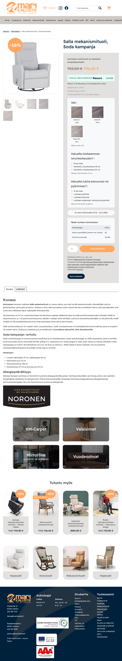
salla (84, 262)
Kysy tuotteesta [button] (76, 276)
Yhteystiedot (80, 629)
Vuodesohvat (16, 20)
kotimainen (75, 264)
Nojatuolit (27, 20)
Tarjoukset (15, 31)
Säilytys (68, 20)
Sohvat (7, 20)
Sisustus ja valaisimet (104, 20)
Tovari (9, 641)
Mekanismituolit (38, 20)
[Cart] (109, 8)
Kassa (77, 604)
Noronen (80, 269)
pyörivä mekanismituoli (88, 264)
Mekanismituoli (108, 262)
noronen (81, 267)
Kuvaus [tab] (9, 289)
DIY (87, 20)
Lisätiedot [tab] (20, 289)
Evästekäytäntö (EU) (82, 601)
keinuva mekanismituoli (94, 262)
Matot (92, 20)
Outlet (52, 8)
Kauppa (78, 607)
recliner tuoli (89, 267)
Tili (76, 620)
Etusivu (6, 31)
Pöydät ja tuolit (78, 20)
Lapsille (60, 20)
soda (69, 264)
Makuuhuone (51, 20)
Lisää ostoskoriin (97, 249)
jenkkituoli (100, 264)
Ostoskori (78, 609)
